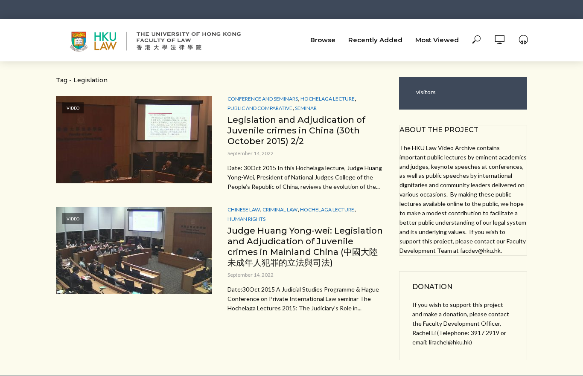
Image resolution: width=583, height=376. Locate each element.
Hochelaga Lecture (327, 98)
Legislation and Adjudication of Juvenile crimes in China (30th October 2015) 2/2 (296, 130)
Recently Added (375, 40)
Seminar (306, 108)
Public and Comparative (259, 108)
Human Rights (246, 219)
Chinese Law (243, 209)
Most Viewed (437, 40)
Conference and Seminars (262, 98)
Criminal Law (279, 209)
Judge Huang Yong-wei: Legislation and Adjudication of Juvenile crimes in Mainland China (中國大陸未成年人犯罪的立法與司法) (305, 247)
